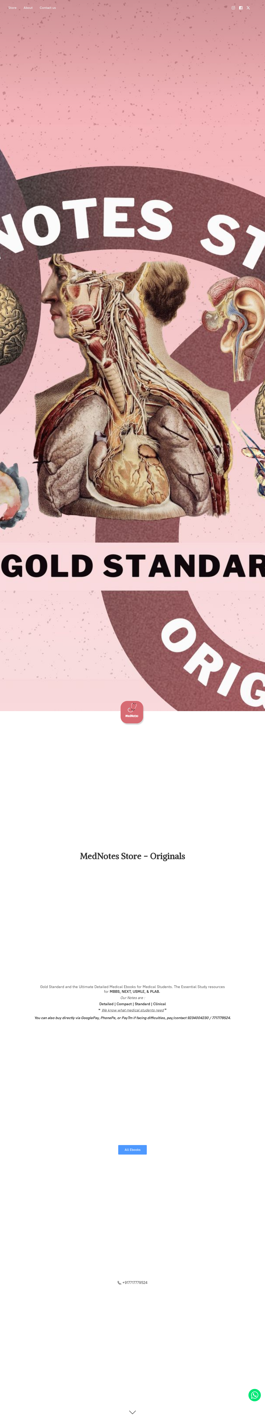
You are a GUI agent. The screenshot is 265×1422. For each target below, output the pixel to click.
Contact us (48, 8)
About (28, 8)
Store (12, 8)
